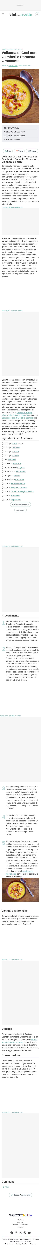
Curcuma (19, 479)
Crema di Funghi (24, 412)
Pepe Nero (16, 499)
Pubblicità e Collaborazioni (20, 1224)
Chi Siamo (20, 1220)
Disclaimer (33, 1244)
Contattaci (20, 1227)
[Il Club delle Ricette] (20, 14)
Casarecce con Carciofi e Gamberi (18, 418)
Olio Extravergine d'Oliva (22, 491)
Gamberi (12, 459)
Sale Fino (15, 495)
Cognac (21, 467)
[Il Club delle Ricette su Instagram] (16, 1233)
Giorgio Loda (13, 66)
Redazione (20, 1222)
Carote (15, 451)
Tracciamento (9, 1244)
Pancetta (17, 463)
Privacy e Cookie (21, 1244)
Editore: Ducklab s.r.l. (25, 1239)
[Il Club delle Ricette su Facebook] (11, 1233)
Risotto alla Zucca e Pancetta (15, 415)
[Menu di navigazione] (3, 14)
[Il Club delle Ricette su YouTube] (29, 1233)
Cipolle (15, 455)
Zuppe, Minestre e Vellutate (12, 49)
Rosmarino (21, 471)
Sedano (16, 447)
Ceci (14, 443)
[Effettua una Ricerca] (37, 14)
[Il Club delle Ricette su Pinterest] (25, 1233)
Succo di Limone (19, 488)
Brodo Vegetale (18, 483)
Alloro (17, 475)
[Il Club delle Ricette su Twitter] (20, 1233)
